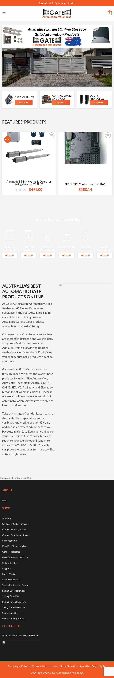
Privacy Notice (40, 666)
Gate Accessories (11, 551)
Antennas (7, 518)
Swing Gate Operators (13, 618)
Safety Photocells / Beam (15, 585)
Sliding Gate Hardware (13, 590)
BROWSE (9, 255)
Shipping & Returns (19, 666)
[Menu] (4, 13)
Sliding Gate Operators (14, 601)
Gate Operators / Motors (15, 557)
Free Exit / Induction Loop (15, 546)
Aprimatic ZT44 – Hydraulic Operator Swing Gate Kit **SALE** (29, 183)
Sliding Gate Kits (10, 596)
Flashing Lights (9, 540)
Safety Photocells (11, 579)
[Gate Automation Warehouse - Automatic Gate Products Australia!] (57, 13)
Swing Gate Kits (10, 612)
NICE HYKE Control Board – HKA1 (85, 184)
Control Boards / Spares (14, 529)
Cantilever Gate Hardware (15, 523)
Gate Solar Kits (10, 562)
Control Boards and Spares (15, 535)
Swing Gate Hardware (13, 607)
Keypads (6, 568)
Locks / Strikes (9, 574)
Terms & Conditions (62, 666)
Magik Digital (98, 666)
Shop (4, 500)
